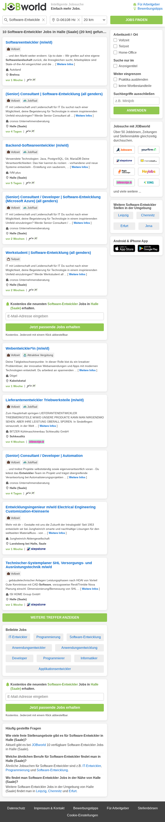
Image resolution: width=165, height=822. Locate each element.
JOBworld (39, 745)
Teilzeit (124, 46)
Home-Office (128, 52)
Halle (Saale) (67, 32)
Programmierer (54, 658)
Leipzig (41, 791)
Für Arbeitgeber (149, 4)
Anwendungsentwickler (28, 647)
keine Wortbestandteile (135, 86)
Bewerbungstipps (150, 8)
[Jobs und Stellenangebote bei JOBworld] (24, 6)
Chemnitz (55, 791)
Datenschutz (16, 808)
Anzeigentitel (128, 66)
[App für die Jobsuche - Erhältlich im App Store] (124, 248)
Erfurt (72, 791)
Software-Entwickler (24, 32)
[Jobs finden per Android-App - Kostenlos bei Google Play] (148, 248)
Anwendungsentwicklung (79, 647)
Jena (148, 226)
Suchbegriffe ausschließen (134, 94)
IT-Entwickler (18, 637)
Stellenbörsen (148, 808)
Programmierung (48, 637)
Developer (19, 658)
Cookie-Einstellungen (82, 815)
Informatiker (89, 658)
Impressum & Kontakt (49, 808)
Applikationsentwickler (55, 669)
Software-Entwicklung (85, 637)
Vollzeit (124, 40)
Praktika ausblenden (133, 79)
